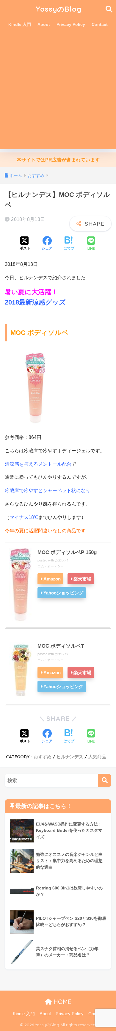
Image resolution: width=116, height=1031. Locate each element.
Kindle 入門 (19, 24)
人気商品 (97, 756)
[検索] (104, 780)
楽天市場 (82, 578)
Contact (100, 24)
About (43, 24)
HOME (61, 1001)
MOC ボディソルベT (60, 646)
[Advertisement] (58, 91)
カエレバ (61, 560)
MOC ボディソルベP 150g (67, 552)
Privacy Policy (71, 24)
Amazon (52, 578)
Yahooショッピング (63, 592)
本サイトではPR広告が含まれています (58, 159)
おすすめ (42, 756)
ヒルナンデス (70, 756)
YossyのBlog (58, 9)
